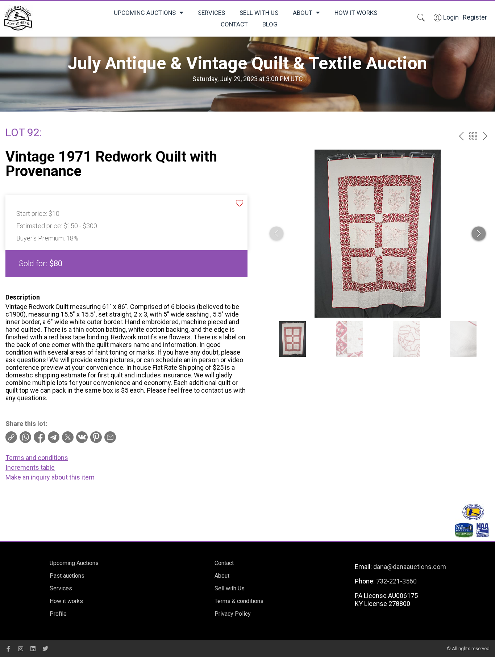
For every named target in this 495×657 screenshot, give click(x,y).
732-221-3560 (396, 581)
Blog (270, 24)
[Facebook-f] (8, 649)
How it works (355, 12)
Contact (234, 24)
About (302, 12)
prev (461, 136)
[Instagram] (21, 649)
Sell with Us (259, 12)
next (485, 136)
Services (211, 12)
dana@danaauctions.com (409, 566)
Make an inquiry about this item (50, 477)
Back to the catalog (473, 136)
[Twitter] (45, 649)
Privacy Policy (233, 613)
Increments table (30, 467)
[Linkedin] (33, 649)
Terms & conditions (239, 601)
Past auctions (67, 575)
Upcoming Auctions (145, 12)
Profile (58, 613)
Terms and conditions (36, 457)
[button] (478, 233)
